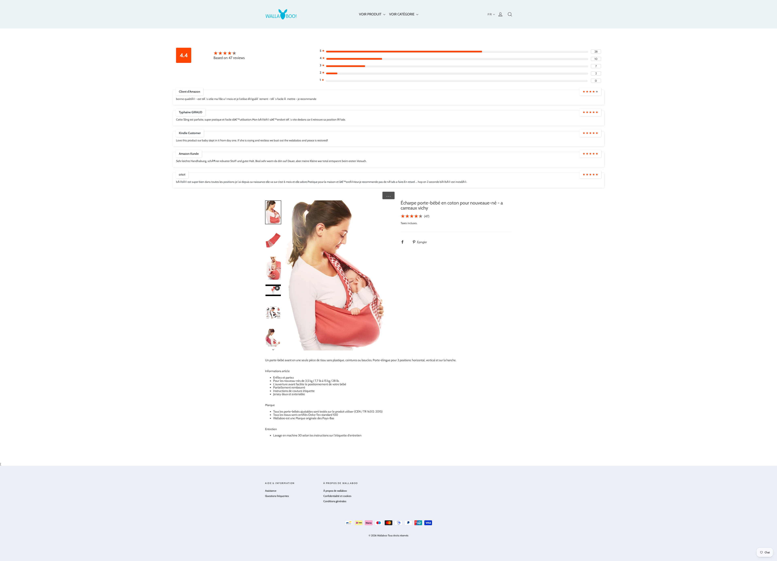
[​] (405, 242)
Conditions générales (334, 501)
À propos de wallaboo (335, 490)
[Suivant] (273, 348)
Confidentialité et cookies (337, 495)
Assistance (270, 490)
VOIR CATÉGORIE (402, 14)
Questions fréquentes (277, 495)
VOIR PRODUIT (370, 14)
